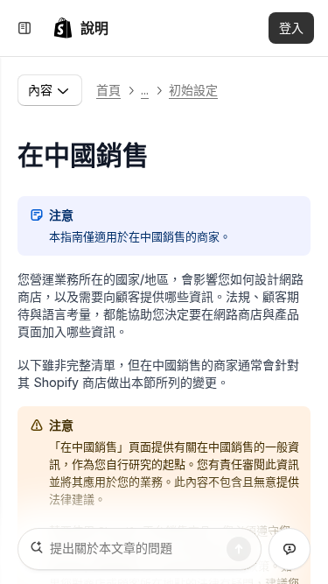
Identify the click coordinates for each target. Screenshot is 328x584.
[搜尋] (239, 549)
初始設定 (193, 89)
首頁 (108, 89)
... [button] (145, 89)
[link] (80, 28)
